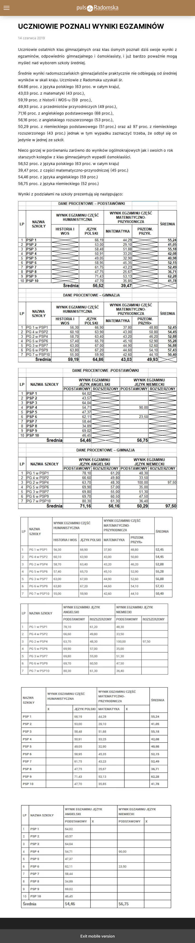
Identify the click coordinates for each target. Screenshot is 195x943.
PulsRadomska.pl (97, 8)
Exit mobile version (97, 936)
